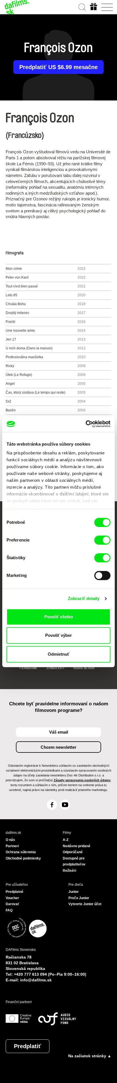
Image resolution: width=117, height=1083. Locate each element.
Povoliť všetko (58, 616)
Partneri (12, 846)
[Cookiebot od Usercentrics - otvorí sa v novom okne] (85, 424)
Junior (73, 892)
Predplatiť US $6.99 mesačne (58, 67)
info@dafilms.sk (36, 980)
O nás (10, 840)
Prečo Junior (78, 898)
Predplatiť (27, 1046)
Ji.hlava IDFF (55, 668)
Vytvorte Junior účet (84, 904)
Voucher (12, 898)
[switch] (102, 540)
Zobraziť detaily (84, 598)
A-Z (65, 840)
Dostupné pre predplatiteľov (74, 861)
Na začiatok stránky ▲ (89, 1056)
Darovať (12, 904)
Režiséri (69, 871)
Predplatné (14, 892)
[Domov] (17, 7)
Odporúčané (73, 852)
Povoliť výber (58, 635)
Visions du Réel (83, 668)
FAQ (9, 910)
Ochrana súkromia (21, 852)
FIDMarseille (28, 668)
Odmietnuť (58, 654)
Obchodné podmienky (23, 858)
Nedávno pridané (76, 846)
